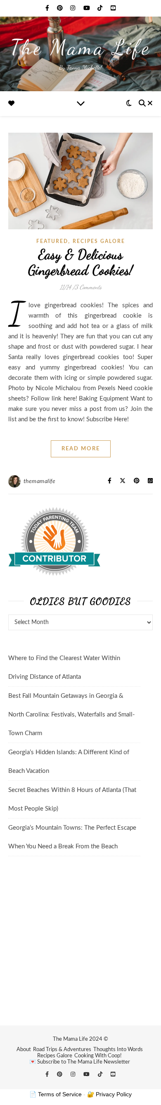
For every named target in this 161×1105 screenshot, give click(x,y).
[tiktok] (100, 8)
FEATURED (52, 241)
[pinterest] (60, 8)
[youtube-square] (113, 8)
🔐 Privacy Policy (109, 1094)
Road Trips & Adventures (62, 1049)
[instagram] (73, 8)
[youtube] (87, 8)
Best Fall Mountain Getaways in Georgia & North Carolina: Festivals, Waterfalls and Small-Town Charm (71, 714)
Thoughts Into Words (118, 1049)
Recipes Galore (54, 1056)
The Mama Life (80, 47)
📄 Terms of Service (55, 1094)
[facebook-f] (48, 8)
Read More (81, 449)
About (24, 1049)
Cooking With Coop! (98, 1056)
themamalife (40, 481)
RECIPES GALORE (99, 241)
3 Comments (88, 287)
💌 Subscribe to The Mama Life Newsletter (79, 1062)
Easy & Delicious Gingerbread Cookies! (80, 262)
